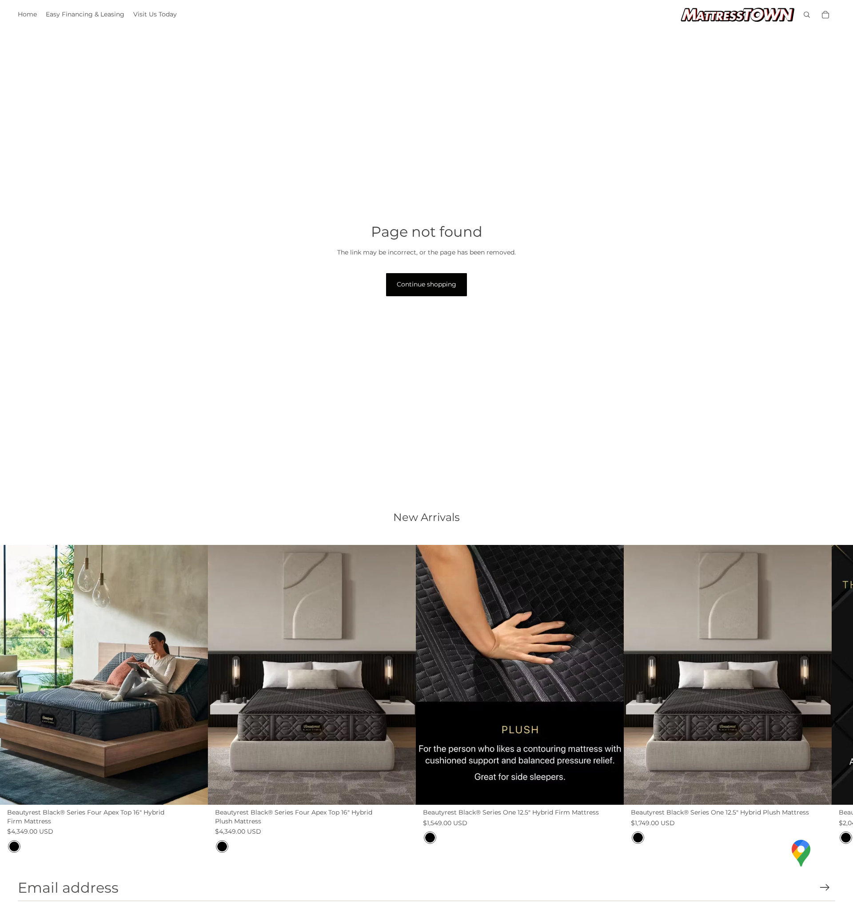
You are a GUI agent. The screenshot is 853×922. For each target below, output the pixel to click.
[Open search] (807, 14)
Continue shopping (426, 284)
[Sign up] (824, 887)
